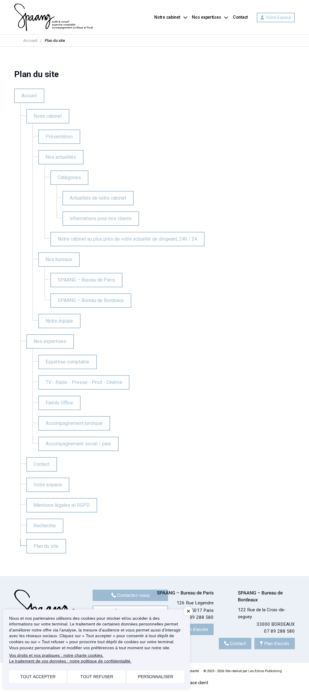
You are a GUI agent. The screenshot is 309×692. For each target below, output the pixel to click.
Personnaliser (155, 676)
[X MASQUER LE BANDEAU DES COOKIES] (188, 611)
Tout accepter (38, 676)
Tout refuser (96, 676)
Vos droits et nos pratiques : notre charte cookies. (56, 655)
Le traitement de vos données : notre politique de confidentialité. (70, 661)
